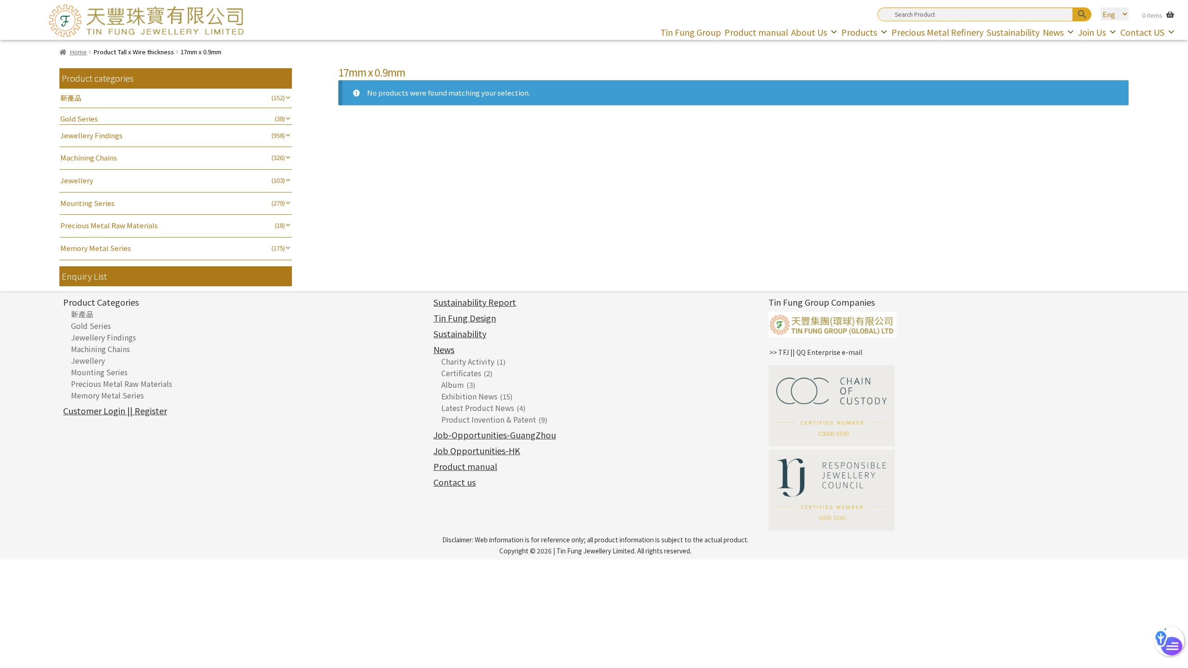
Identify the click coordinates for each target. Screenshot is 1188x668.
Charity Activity (467, 361)
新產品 (70, 98)
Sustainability (1013, 32)
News (1053, 32)
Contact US (1142, 32)
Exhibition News (469, 396)
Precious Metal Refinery (937, 32)
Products (859, 32)
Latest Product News (477, 407)
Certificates (461, 373)
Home (78, 51)
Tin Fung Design (464, 318)
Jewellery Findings (91, 135)
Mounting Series (87, 203)
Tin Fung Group (690, 32)
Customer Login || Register (115, 411)
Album (452, 384)
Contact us (454, 482)
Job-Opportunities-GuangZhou (494, 435)
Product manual (756, 32)
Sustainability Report (474, 302)
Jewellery (76, 180)
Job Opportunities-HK (476, 450)
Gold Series (79, 118)
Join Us (1092, 32)
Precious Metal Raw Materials (109, 225)
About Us (809, 32)
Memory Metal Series (95, 248)
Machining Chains (88, 157)
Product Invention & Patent (488, 419)
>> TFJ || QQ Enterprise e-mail (815, 352)
